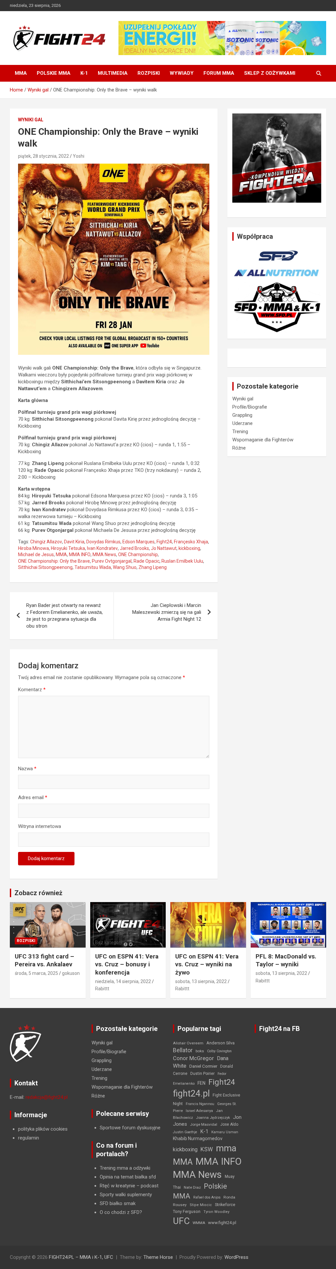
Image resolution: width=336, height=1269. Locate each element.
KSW (206, 1149)
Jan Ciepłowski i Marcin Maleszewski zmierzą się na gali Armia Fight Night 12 (166, 612)
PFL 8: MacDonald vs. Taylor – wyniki (286, 960)
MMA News (104, 554)
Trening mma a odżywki (125, 1168)
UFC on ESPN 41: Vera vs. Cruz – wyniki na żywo (207, 964)
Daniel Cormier (203, 1066)
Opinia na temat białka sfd (128, 1177)
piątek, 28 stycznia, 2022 (43, 156)
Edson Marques (138, 541)
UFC (181, 1221)
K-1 (84, 73)
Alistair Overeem (188, 1043)
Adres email (32, 797)
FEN (201, 1083)
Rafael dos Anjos (206, 1197)
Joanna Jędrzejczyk (213, 1118)
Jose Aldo (229, 1124)
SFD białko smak (118, 1203)
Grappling (242, 415)
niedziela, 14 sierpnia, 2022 (123, 981)
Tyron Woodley (216, 1212)
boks (200, 1051)
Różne (239, 448)
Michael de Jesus (36, 554)
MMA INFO (80, 554)
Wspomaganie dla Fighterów (262, 440)
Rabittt (102, 988)
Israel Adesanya (199, 1111)
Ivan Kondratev (102, 548)
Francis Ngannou (200, 1104)
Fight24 (164, 541)
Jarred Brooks (134, 548)
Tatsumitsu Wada (92, 567)
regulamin (28, 1138)
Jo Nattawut (164, 548)
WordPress (236, 1257)
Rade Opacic (146, 561)
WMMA (199, 1222)
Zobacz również (38, 893)
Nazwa (27, 769)
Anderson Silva (220, 1042)
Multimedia (113, 73)
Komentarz (32, 690)
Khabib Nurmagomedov (197, 1138)
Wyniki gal (30, 119)
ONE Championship (138, 554)
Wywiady (182, 73)
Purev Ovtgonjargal (112, 561)
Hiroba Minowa (33, 548)
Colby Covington (219, 1051)
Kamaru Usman (224, 1132)
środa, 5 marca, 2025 (36, 973)
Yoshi (78, 156)
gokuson (71, 973)
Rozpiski (148, 73)
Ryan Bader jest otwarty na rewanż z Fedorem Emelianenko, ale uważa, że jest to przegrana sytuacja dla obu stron (64, 615)
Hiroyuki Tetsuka (68, 548)
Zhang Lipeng (152, 567)
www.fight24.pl (222, 1222)
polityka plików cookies (43, 1129)
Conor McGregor (193, 1058)
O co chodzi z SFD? (121, 1212)
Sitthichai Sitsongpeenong (45, 567)
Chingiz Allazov (46, 541)
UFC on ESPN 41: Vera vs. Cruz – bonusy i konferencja (126, 964)
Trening (240, 431)
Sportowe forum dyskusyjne (130, 1128)
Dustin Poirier (202, 1073)
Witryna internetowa (39, 826)
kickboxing (189, 548)
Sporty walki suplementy (126, 1195)
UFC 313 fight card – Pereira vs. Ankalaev (44, 960)
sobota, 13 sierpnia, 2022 (201, 981)
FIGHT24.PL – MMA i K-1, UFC (81, 1257)
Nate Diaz (192, 1187)
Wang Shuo (124, 567)
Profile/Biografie (249, 407)
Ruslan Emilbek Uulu (182, 561)
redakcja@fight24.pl (47, 1097)
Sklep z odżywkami (269, 73)
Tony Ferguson (186, 1211)
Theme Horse (158, 1257)
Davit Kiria (74, 541)
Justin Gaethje (185, 1132)
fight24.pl (191, 1093)
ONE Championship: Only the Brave (54, 561)
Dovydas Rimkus (103, 541)
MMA (21, 73)
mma (226, 1148)
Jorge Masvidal (203, 1124)
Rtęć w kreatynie (117, 1186)
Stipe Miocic (201, 1205)
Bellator (183, 1050)
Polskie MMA (54, 73)
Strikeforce (225, 1204)
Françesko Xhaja (191, 541)
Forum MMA (218, 73)
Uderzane (242, 423)
